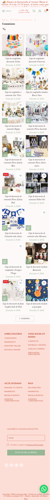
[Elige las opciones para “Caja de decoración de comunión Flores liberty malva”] (28, 154)
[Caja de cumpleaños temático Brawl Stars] (37, 79)
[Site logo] (24, 10)
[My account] (40, 11)
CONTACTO (33, 341)
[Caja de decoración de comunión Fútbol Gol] (37, 183)
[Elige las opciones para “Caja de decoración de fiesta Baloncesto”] (28, 261)
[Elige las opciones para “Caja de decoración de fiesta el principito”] (28, 298)
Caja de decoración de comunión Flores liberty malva (37, 162)
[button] (44, 489)
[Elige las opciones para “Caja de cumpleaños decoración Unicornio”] (28, 53)
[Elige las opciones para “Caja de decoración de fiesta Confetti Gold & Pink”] (5, 298)
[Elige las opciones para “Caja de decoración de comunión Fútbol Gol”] (28, 191)
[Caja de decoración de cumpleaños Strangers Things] (13, 253)
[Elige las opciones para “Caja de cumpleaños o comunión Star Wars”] (5, 87)
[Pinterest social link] (16, 465)
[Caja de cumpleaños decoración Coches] (13, 45)
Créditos (47, 494)
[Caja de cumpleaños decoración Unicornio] (37, 45)
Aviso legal (6, 494)
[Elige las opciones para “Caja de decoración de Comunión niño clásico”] (5, 228)
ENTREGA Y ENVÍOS (37, 345)
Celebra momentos (22, 20)
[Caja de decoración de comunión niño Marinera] (37, 220)
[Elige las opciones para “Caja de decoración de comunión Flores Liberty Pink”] (5, 191)
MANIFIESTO (10, 342)
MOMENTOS (9, 391)
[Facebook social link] (6, 465)
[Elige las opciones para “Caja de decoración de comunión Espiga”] (5, 120)
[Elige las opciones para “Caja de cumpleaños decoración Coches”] (5, 53)
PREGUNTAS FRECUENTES (34, 354)
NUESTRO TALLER (12, 346)
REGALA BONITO (12, 395)
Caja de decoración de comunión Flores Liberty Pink (13, 199)
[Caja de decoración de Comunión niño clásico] (13, 220)
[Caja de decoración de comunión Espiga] (13, 112)
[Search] (34, 11)
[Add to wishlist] (20, 37)
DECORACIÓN (34, 388)
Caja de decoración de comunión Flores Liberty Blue (13, 162)
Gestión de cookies (35, 494)
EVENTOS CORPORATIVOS (11, 400)
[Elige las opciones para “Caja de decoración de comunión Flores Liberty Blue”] (5, 154)
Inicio (5, 20)
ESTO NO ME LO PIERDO (26, 452)
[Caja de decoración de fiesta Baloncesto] (37, 253)
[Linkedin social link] (21, 465)
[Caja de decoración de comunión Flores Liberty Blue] (13, 146)
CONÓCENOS (10, 338)
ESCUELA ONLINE (12, 350)
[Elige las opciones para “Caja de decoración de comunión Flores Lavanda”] (28, 120)
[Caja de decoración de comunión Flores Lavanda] (37, 112)
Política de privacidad (19, 494)
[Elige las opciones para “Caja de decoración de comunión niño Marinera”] (28, 228)
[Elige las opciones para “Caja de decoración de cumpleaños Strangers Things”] (5, 261)
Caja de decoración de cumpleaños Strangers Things (13, 270)
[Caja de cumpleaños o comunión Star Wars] (13, 79)
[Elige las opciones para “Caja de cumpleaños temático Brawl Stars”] (28, 87)
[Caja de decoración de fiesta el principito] (37, 290)
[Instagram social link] (11, 465)
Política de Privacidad (34, 445)
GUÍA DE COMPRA (36, 349)
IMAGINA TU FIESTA (13, 388)
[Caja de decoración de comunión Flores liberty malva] (37, 146)
